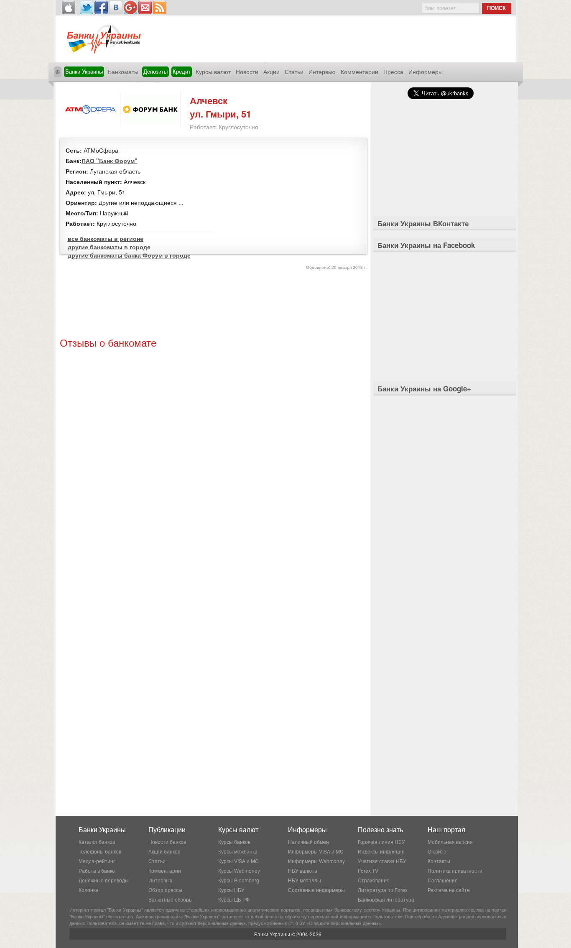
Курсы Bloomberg (238, 880)
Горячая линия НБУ (381, 841)
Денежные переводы (104, 880)
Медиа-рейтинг (97, 860)
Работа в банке (97, 870)
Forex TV (368, 870)
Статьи (294, 71)
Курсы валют (213, 71)
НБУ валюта (302, 870)
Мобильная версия (450, 841)
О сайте (437, 851)
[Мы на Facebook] (101, 7)
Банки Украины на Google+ (424, 388)
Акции (271, 71)
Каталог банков (97, 841)
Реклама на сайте (449, 889)
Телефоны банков (100, 851)
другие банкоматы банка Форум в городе (129, 255)
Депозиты (155, 71)
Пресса (393, 71)
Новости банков (167, 841)
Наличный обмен (308, 841)
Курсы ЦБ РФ (234, 899)
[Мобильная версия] (68, 7)
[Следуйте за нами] (86, 7)
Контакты (439, 860)
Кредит (182, 71)
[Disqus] (213, 464)
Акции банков (164, 851)
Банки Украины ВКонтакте (423, 223)
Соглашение (443, 880)
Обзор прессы (165, 889)
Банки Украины (84, 71)
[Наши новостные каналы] (159, 7)
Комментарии (359, 71)
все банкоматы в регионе (105, 238)
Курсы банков (234, 841)
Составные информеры (316, 889)
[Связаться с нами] (145, 7)
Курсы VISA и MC (238, 860)
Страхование (374, 880)
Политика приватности (455, 870)
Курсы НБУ (231, 889)
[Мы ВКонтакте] (115, 7)
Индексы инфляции (381, 851)
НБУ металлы (304, 880)
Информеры (425, 71)
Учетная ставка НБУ (382, 860)
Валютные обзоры (170, 899)
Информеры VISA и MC (316, 851)
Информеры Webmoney (316, 860)
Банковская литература (386, 899)
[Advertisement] (213, 305)
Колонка (88, 889)
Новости (247, 71)
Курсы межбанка (237, 851)
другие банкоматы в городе (109, 247)
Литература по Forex (383, 889)
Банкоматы (123, 71)
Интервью (322, 71)
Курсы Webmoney (239, 870)
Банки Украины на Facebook (426, 245)
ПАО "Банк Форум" (110, 160)
